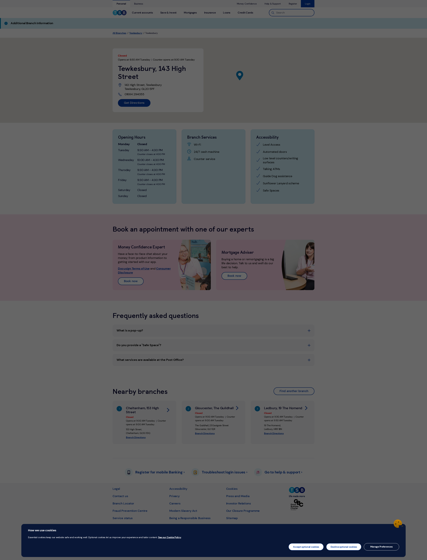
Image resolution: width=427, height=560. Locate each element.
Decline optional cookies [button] (344, 546)
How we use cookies (42, 530)
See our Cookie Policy (169, 537)
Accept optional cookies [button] (306, 546)
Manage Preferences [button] (381, 546)
